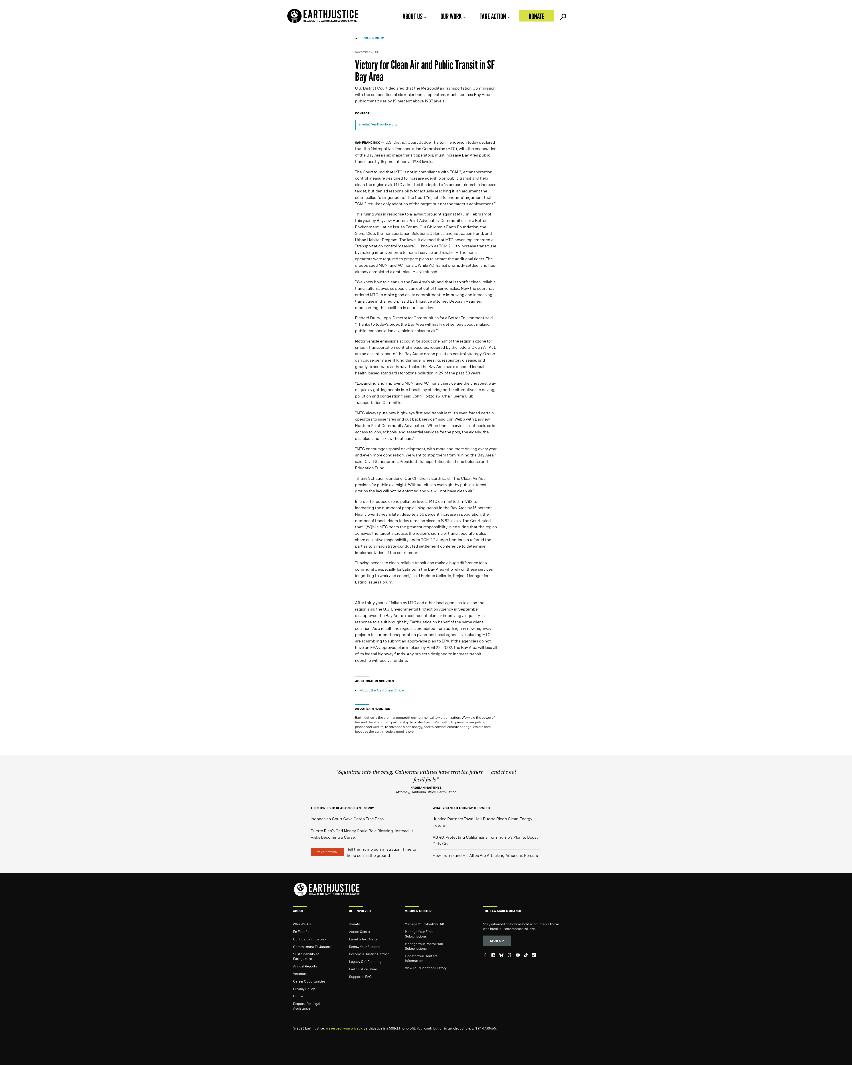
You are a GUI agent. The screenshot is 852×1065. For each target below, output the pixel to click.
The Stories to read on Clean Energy (342, 808)
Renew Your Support (364, 946)
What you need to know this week (461, 808)
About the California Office (382, 690)
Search (562, 16)
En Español (301, 931)
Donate (536, 16)
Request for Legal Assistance (306, 1005)
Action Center (359, 931)
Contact (299, 996)
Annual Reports (305, 966)
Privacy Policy (304, 989)
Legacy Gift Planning (365, 961)
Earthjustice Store (363, 969)
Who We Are (302, 924)
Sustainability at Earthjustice (306, 956)
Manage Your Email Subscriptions (419, 933)
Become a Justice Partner (369, 954)
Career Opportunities (309, 981)
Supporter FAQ (360, 976)
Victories (300, 973)
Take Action (493, 16)
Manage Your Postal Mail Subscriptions (424, 946)
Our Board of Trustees (309, 939)
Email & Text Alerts (363, 939)
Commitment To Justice (312, 946)
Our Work (451, 16)
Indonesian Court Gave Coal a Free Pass (347, 818)
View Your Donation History (426, 968)
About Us (412, 16)
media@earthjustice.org (378, 124)
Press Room (374, 38)
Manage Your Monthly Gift (424, 924)
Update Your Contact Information (421, 958)
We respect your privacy (343, 1028)
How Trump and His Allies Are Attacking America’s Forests (485, 855)
